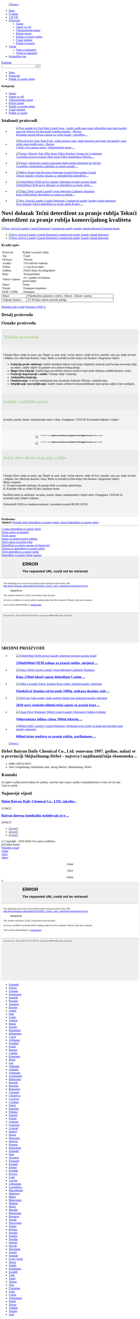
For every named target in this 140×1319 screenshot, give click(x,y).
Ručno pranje (24, 33)
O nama (13, 13)
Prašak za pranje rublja (29, 36)
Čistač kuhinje (24, 40)
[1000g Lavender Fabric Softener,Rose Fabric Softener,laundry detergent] (59, 683)
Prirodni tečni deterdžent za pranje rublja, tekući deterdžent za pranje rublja (55, 522)
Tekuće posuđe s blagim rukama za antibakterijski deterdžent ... (52, 175)
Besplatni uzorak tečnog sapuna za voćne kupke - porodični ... (52, 134)
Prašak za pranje (25, 43)
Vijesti (12, 46)
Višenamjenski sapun (28, 30)
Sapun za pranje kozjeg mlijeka (19, 538)
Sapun (19, 23)
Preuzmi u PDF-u (35, 306)
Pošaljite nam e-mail (13, 306)
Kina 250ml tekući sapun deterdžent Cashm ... (50, 677)
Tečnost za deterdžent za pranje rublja (23, 548)
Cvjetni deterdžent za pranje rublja (21, 529)
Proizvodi (14, 20)
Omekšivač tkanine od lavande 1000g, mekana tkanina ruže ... (63, 691)
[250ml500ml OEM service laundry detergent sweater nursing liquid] (56, 655)
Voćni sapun (8, 535)
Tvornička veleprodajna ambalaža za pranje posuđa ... (47, 166)
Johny (4, 857)
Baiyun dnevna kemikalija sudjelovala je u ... (35, 815)
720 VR (13, 17)
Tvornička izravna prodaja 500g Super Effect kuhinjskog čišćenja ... (55, 156)
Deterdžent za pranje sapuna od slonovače (25, 545)
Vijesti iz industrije (26, 53)
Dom (12, 10)
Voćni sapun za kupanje (15, 532)
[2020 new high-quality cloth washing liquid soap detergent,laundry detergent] (61, 698)
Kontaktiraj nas (17, 56)
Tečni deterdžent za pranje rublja (20, 551)
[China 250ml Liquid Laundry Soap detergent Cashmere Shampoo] (55, 669)
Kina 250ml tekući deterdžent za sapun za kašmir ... (45, 194)
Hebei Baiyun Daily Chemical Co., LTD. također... (39, 801)
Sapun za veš (23, 26)
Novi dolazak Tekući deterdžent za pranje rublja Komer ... (49, 204)
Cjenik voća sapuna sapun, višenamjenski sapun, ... (45, 147)
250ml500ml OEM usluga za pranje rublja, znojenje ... (57, 663)
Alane (4, 851)
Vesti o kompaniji (26, 49)
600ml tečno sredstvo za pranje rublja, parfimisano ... (56, 736)
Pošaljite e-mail (10, 847)
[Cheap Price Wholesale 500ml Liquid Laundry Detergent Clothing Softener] (61, 712)
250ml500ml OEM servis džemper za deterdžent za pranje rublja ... (54, 185)
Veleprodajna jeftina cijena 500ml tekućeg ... (49, 719)
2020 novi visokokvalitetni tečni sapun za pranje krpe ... (58, 705)
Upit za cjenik (9, 785)
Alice (4, 854)
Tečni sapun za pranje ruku (16, 542)
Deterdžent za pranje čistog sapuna (21, 555)
